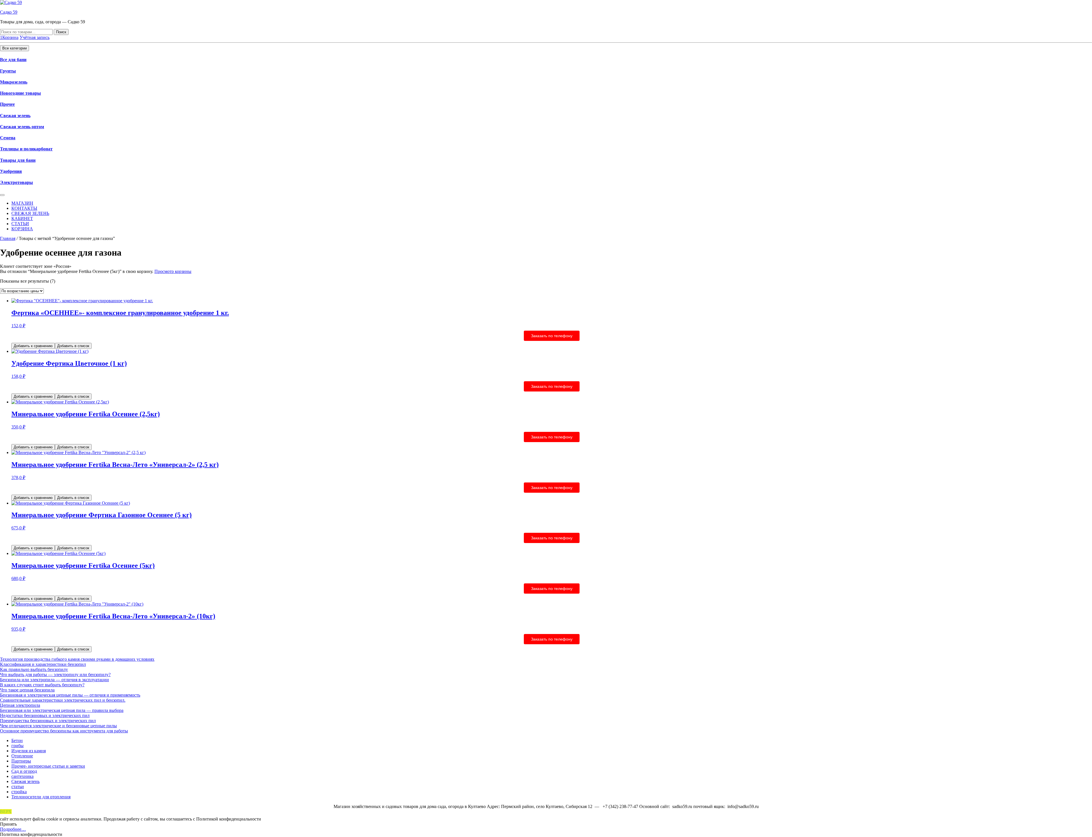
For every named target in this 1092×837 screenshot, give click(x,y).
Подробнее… (13, 829)
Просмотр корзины (172, 271)
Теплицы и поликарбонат (26, 148)
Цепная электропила (20, 705)
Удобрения (11, 171)
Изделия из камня (28, 750)
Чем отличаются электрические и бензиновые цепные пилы (58, 725)
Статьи (20, 223)
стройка (19, 791)
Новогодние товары (20, 93)
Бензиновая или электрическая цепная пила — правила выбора (61, 710)
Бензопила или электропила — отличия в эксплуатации (54, 679)
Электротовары (16, 182)
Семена (7, 137)
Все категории (14, 48)
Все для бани (13, 59)
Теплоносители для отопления (41, 796)
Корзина (22, 228)
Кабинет (22, 218)
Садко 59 (8, 12)
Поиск (61, 32)
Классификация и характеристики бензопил (43, 664)
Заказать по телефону (551, 335)
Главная (7, 238)
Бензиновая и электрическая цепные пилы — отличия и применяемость (70, 695)
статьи (17, 786)
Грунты (8, 71)
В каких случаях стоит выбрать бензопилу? (42, 684)
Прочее (7, 104)
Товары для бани (18, 160)
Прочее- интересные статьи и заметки (48, 766)
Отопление (22, 755)
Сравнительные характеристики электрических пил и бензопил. (62, 700)
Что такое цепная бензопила (27, 689)
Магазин (22, 203)
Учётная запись (34, 37)
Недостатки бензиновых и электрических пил (45, 715)
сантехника (22, 776)
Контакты (24, 208)
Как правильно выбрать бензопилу (34, 669)
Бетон (17, 740)
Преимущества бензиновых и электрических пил (48, 720)
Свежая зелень (15, 115)
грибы (17, 745)
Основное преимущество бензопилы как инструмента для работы (64, 730)
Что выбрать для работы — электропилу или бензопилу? (55, 674)
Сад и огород (24, 771)
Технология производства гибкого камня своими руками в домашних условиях (77, 659)
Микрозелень (13, 82)
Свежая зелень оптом (22, 126)
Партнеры (21, 761)
